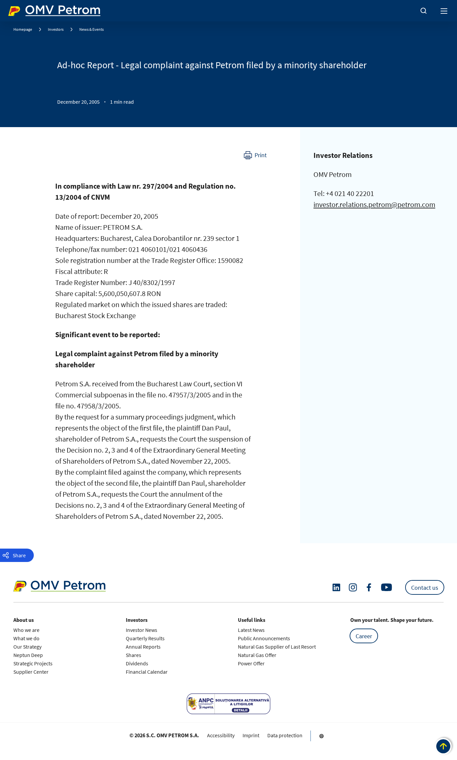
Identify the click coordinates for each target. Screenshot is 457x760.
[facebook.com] (369, 587)
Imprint (251, 735)
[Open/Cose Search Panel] (424, 11)
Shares (133, 655)
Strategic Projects (33, 663)
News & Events (91, 29)
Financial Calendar (147, 671)
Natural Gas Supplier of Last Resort (277, 646)
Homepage (22, 29)
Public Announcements (264, 638)
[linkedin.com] (336, 587)
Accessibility (221, 735)
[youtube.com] (386, 587)
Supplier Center (31, 671)
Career (364, 636)
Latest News (251, 630)
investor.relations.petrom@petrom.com (374, 204)
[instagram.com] (353, 587)
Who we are (26, 630)
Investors (56, 29)
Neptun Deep (28, 655)
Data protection (284, 735)
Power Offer (251, 663)
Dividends (137, 663)
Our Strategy (27, 646)
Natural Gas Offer (257, 655)
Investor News (141, 630)
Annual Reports (143, 646)
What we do (26, 638)
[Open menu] (444, 10)
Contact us (424, 587)
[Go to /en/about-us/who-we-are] (321, 736)
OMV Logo (19, 9)
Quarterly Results (145, 638)
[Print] (255, 155)
